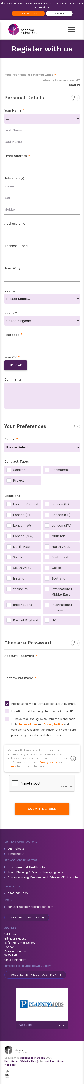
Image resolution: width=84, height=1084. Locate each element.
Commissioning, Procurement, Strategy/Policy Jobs (43, 877)
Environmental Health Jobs (26, 867)
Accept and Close (28, 14)
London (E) (21, 515)
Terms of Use (28, 724)
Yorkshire (20, 589)
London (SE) (60, 515)
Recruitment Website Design (21, 1061)
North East (21, 547)
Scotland (58, 578)
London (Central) (26, 504)
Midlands (58, 536)
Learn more (59, 14)
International (23, 605)
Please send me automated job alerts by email (43, 703)
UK (53, 620)
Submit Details (42, 809)
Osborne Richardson (32, 1058)
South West (22, 568)
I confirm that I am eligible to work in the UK (42, 711)
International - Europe (62, 605)
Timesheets (16, 853)
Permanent (60, 470)
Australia (36, 975)
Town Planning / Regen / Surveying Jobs (35, 872)
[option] (27, 1004)
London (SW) (61, 525)
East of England (25, 620)
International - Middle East (62, 589)
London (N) (60, 504)
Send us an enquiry (28, 917)
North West (60, 547)
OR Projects (16, 848)
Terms (12, 766)
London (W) (22, 525)
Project (18, 480)
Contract (20, 470)
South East (59, 557)
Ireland (18, 578)
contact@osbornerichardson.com (30, 906)
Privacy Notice (53, 724)
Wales (56, 568)
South (17, 557)
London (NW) (23, 536)
